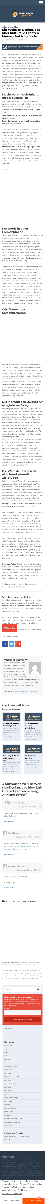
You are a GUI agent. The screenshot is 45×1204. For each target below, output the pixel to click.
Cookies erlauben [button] (33, 1201)
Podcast (7, 1104)
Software (7, 1115)
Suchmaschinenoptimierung (14, 1118)
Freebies (7, 1059)
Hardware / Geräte (10, 1066)
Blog (16, 27)
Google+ (18, 644)
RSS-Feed (26, 999)
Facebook (5, 644)
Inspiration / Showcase (12, 1077)
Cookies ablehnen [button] (11, 1201)
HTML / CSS (8, 1070)
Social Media (8, 1112)
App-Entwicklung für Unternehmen (16, 1136)
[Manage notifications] (39, 1198)
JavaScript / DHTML (11, 1084)
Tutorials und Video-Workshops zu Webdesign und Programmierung (22, 14)
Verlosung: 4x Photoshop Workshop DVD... (11, 758)
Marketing (8, 1091)
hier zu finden (7, 1178)
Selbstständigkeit (10, 1108)
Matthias (12, 833)
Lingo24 (15, 570)
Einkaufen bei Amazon (12, 1140)
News (6, 1094)
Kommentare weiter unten (13, 608)
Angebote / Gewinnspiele (13, 1049)
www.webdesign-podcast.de (25, 691)
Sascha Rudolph (32, 739)
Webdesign (20, 587)
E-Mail (6, 1009)
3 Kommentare (31, 40)
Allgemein (7, 27)
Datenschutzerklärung (22, 976)
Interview (7, 1080)
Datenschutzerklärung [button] (12, 1194)
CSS (30, 584)
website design (14, 866)
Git (5, 1063)
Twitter (11, 644)
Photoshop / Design (11, 1098)
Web (13, 587)
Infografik (7, 1073)
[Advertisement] (22, 199)
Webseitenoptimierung (12, 1122)
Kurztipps (7, 1087)
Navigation (41, 2)
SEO (8, 587)
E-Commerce (9, 1056)
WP (7, 40)
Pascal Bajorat (10, 737)
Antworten (9, 821)
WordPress (8, 1125)
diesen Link (29, 978)
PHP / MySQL (9, 1101)
